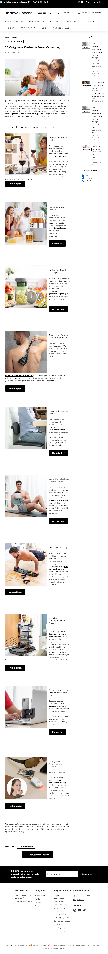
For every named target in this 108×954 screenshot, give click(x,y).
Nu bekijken (15, 184)
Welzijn (55, 21)
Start (7, 37)
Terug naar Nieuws (39, 854)
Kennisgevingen (60, 928)
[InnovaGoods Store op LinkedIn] (89, 910)
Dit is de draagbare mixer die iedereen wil (97, 152)
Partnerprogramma (62, 918)
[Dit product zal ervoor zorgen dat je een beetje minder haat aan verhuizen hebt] (86, 44)
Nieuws (14, 37)
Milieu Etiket (59, 924)
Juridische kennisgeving (78, 945)
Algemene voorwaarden (59, 897)
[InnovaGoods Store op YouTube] (79, 910)
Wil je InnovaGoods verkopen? (23, 897)
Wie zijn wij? (27, 28)
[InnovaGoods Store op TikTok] (84, 910)
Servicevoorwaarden (62, 921)
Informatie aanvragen (24, 901)
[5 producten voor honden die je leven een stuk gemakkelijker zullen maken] (86, 83)
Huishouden (72, 21)
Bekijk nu (57, 243)
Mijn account (59, 931)
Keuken (89, 21)
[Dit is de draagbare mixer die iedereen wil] (86, 147)
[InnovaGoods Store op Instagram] (74, 910)
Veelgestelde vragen (62, 905)
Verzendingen (59, 908)
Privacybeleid (58, 945)
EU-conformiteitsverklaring (52, 948)
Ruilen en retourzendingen (61, 913)
